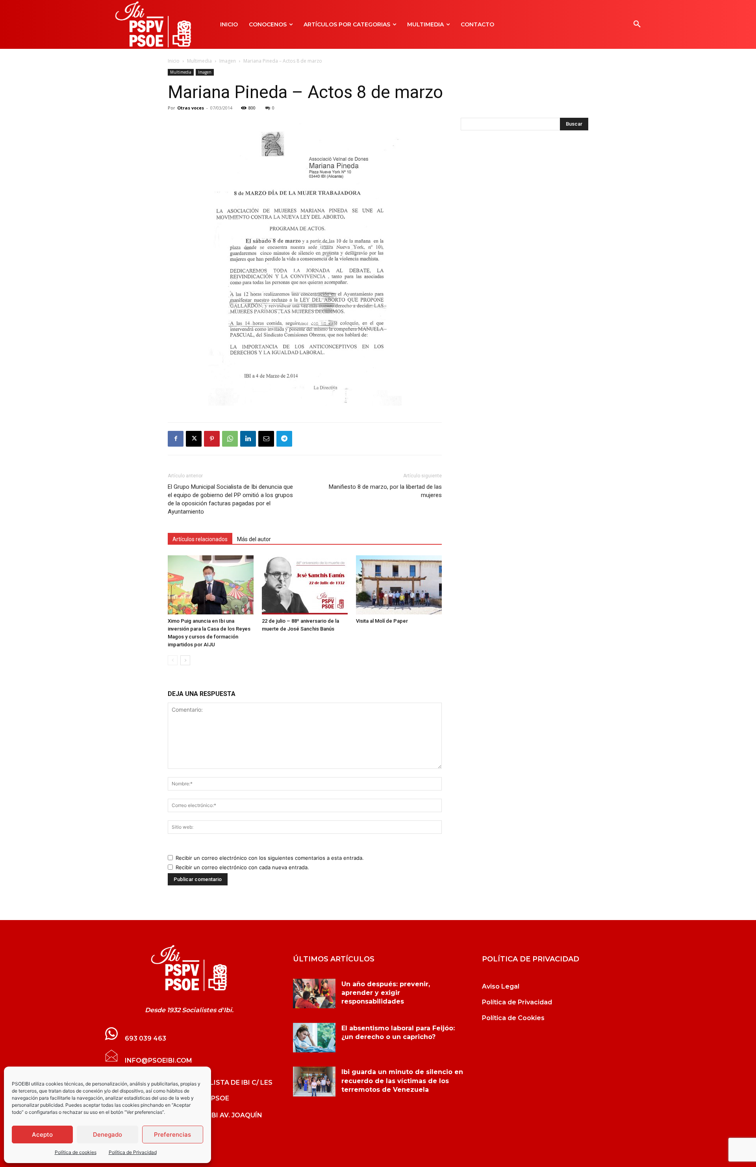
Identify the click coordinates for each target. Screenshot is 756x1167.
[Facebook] (175, 439)
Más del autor (254, 539)
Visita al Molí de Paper (382, 621)
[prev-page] (173, 660)
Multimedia (199, 61)
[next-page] (185, 660)
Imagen (227, 61)
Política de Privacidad (133, 1152)
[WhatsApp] (230, 439)
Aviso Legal (500, 986)
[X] (194, 439)
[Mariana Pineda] (305, 262)
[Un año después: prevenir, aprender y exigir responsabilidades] (314, 994)
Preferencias (172, 1134)
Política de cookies (75, 1152)
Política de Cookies (513, 1018)
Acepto (42, 1134)
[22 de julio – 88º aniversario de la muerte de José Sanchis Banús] (305, 584)
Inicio (174, 61)
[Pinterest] (212, 439)
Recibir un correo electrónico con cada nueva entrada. (242, 867)
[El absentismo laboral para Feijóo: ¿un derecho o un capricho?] (314, 1038)
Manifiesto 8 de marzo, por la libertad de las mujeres (385, 491)
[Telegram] (284, 439)
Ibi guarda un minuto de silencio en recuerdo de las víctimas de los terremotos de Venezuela (402, 1080)
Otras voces (190, 108)
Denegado (107, 1134)
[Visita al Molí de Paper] (399, 584)
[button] (637, 24)
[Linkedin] (248, 439)
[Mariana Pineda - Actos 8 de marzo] (189, 968)
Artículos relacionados (200, 539)
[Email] (266, 439)
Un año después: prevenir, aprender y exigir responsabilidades (385, 993)
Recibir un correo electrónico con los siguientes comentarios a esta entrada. (270, 858)
